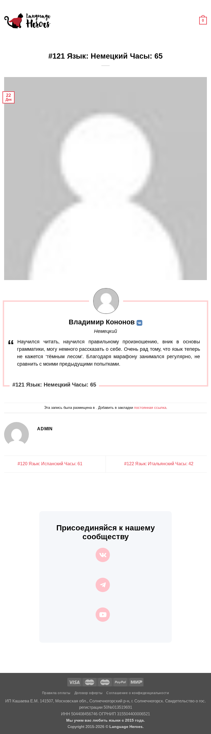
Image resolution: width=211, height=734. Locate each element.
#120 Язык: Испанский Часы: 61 (49, 463)
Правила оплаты (56, 693)
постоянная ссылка (150, 408)
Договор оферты (88, 693)
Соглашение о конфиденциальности (137, 693)
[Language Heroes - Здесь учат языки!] (27, 20)
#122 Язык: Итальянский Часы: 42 (159, 463)
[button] (58, 20)
